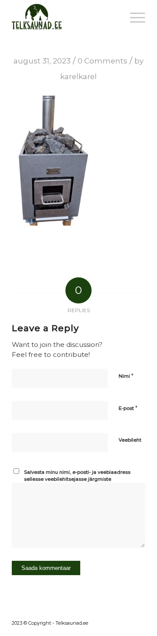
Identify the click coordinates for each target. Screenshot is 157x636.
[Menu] (133, 17)
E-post (128, 407)
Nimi (126, 375)
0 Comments (102, 61)
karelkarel (78, 76)
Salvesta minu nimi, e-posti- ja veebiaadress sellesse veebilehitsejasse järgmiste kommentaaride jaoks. (77, 479)
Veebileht (130, 440)
